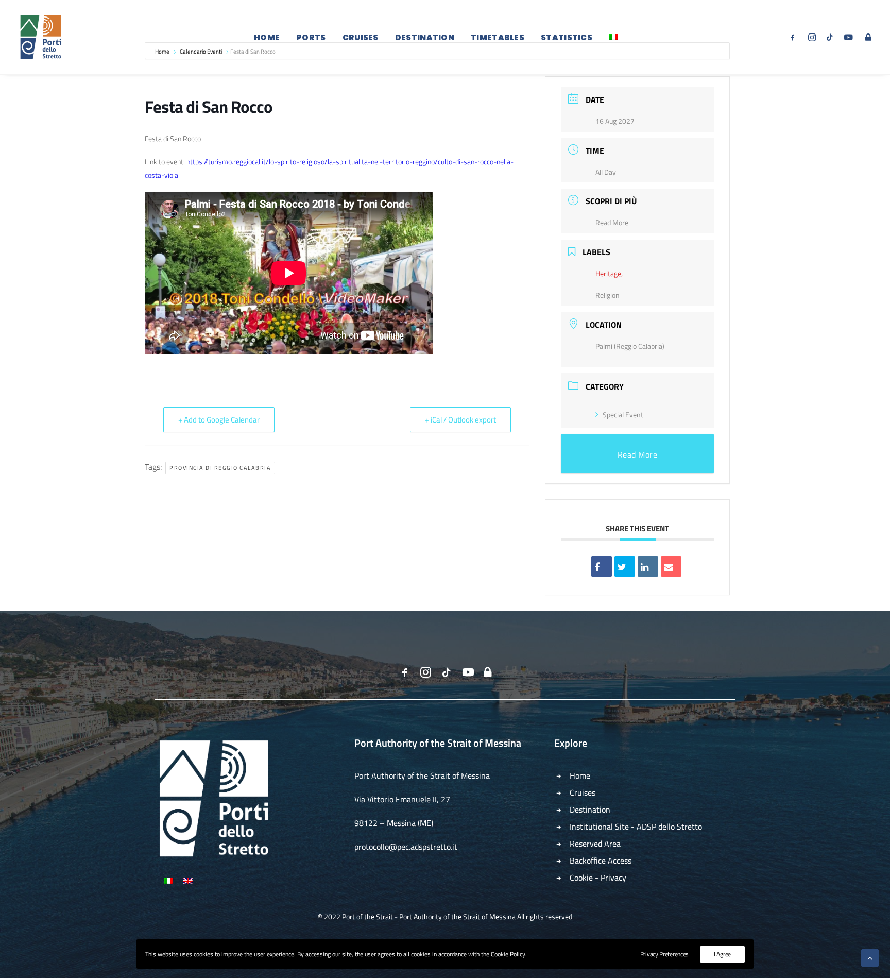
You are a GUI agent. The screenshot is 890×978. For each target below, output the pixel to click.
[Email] (671, 566)
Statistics (566, 37)
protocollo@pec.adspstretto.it (405, 846)
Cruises (361, 37)
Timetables (497, 37)
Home (267, 37)
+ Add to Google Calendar (219, 420)
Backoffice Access (600, 860)
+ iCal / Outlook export (460, 420)
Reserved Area (595, 843)
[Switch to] (613, 37)
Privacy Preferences (664, 954)
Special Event (623, 414)
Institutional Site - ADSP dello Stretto (636, 826)
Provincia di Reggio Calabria (220, 468)
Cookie (581, 877)
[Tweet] (624, 566)
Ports (311, 37)
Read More (611, 222)
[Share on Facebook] (601, 566)
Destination (424, 37)
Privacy (613, 877)
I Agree (722, 954)
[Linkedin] (648, 566)
